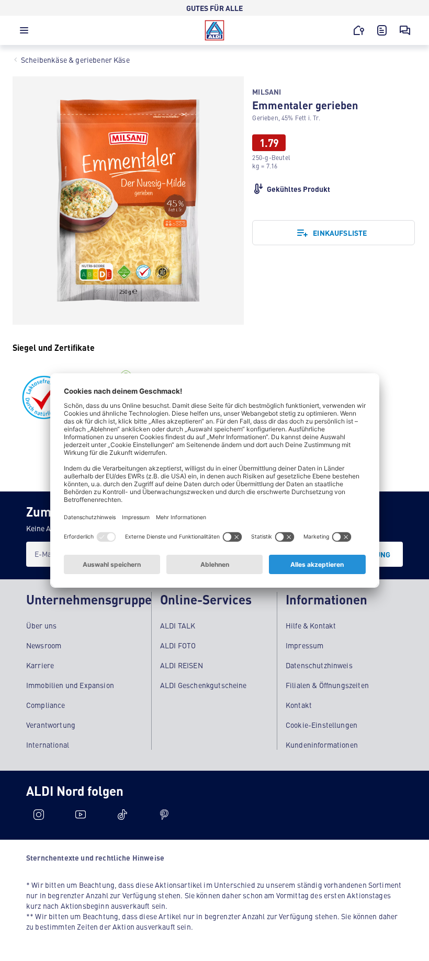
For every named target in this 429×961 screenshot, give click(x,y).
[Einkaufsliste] (382, 30)
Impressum (304, 645)
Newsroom (43, 645)
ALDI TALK (177, 625)
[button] (24, 33)
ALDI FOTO (178, 645)
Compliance (45, 705)
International (47, 744)
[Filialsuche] (359, 30)
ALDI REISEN (181, 665)
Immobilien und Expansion (70, 685)
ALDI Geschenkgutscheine (203, 685)
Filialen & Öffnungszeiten (327, 685)
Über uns (41, 625)
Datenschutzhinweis (319, 665)
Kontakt (299, 705)
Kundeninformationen (322, 744)
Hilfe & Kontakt (311, 625)
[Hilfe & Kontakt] (405, 30)
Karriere (40, 665)
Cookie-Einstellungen (321, 724)
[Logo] (214, 30)
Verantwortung (50, 724)
